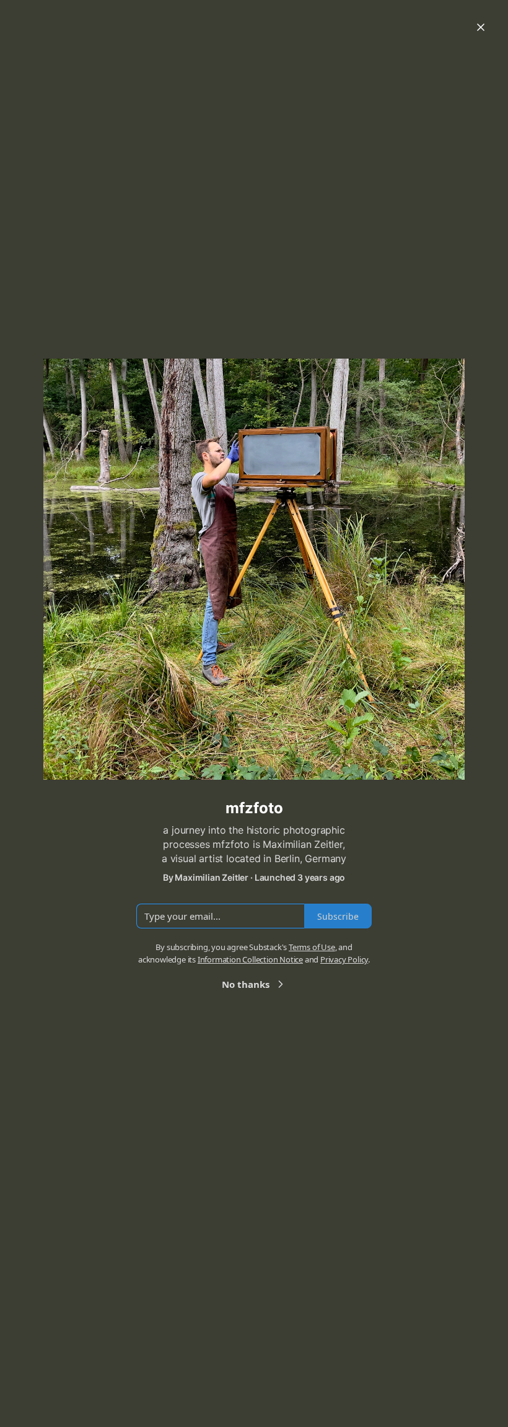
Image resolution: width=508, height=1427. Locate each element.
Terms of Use (312, 947)
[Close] (480, 27)
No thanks (245, 984)
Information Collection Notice (250, 959)
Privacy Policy (344, 959)
